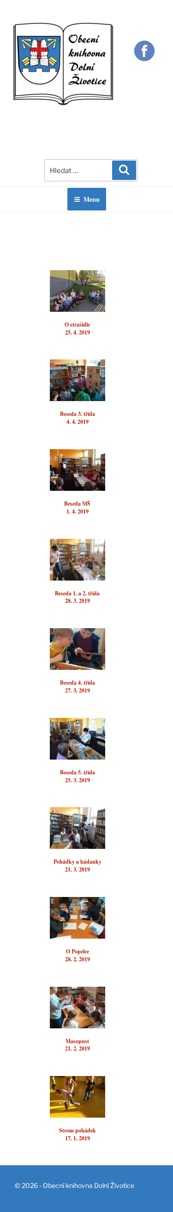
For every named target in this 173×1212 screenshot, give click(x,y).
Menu (92, 199)
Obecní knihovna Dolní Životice (88, 1185)
